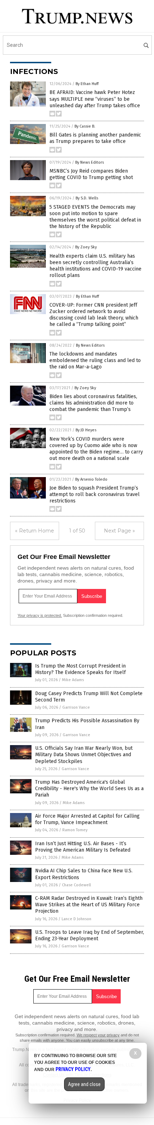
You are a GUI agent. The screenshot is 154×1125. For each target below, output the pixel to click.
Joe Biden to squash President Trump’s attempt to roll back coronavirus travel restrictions (94, 494)
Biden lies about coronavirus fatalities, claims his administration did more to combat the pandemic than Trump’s (93, 402)
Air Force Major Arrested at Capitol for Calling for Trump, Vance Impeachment (87, 819)
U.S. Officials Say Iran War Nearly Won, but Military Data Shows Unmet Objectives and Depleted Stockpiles (84, 754)
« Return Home (34, 530)
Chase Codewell (76, 885)
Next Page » (119, 530)
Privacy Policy (73, 1069)
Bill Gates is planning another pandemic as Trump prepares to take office (95, 138)
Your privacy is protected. (40, 615)
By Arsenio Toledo (91, 479)
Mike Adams (73, 680)
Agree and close (84, 1084)
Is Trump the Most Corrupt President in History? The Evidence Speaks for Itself (80, 669)
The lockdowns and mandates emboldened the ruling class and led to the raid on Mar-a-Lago (95, 360)
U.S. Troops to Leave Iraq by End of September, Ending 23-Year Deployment (89, 935)
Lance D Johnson (76, 919)
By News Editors (89, 162)
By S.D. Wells (87, 198)
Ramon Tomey (74, 830)
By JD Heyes (86, 430)
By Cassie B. (84, 126)
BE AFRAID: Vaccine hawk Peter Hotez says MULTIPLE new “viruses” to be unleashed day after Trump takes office (94, 98)
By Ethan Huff (87, 83)
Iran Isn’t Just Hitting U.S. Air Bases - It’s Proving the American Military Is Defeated (82, 847)
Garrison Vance (76, 707)
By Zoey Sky (86, 247)
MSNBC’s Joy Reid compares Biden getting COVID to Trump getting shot (91, 174)
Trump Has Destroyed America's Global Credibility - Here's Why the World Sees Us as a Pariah (89, 788)
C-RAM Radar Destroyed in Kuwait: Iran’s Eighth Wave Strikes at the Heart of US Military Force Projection (89, 904)
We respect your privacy (98, 1035)
